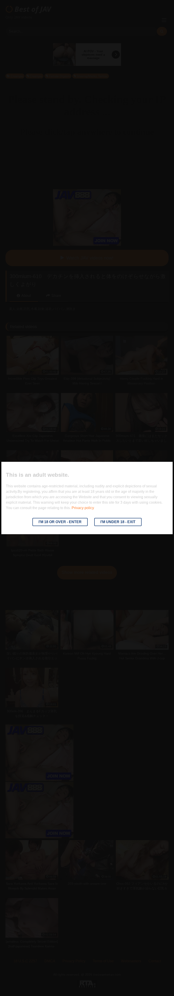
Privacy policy (83, 508)
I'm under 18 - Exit (117, 522)
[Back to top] (160, 982)
